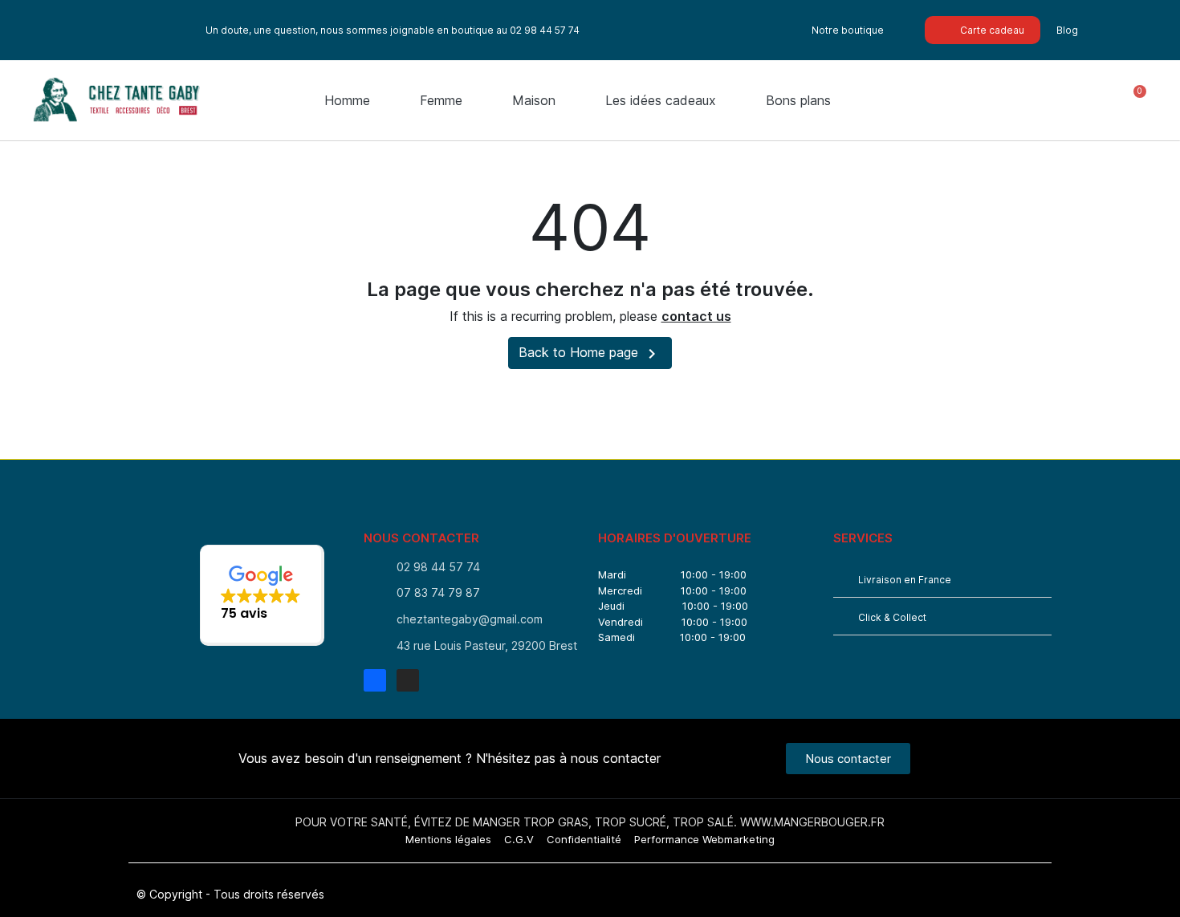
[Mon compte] (1085, 100)
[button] (1026, 100)
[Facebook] (375, 680)
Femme (441, 100)
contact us (696, 316)
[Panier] (1133, 101)
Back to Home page (590, 353)
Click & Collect (892, 617)
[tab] (942, 579)
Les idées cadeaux (660, 100)
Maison (533, 100)
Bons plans (798, 100)
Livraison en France (904, 580)
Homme (347, 100)
